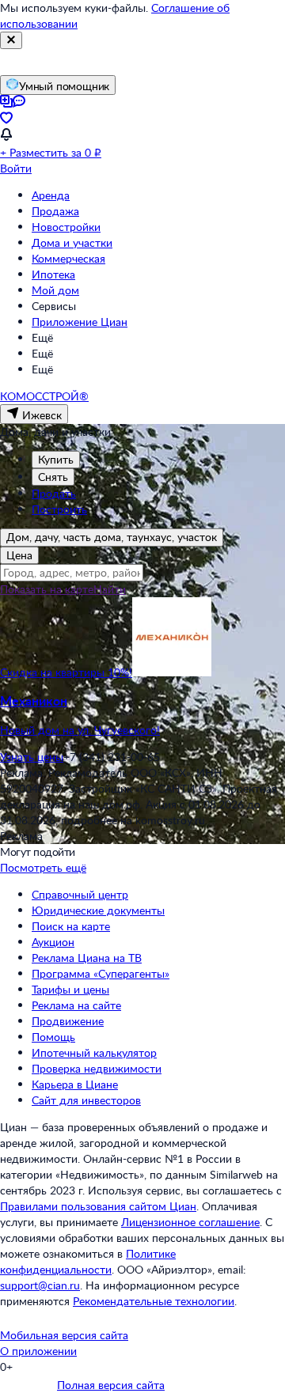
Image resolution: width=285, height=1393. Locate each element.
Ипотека (53, 274)
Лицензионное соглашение (190, 1221)
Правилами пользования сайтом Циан (98, 1205)
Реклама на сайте (76, 1005)
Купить (56, 459)
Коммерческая (68, 258)
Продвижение (68, 1020)
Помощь (53, 1036)
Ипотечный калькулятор (94, 1052)
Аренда (51, 195)
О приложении (38, 1350)
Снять (53, 476)
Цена (19, 554)
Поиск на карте (71, 925)
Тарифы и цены (70, 989)
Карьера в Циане (75, 1084)
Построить (59, 509)
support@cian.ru (40, 1285)
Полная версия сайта (111, 1384)
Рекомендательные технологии (153, 1300)
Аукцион (53, 941)
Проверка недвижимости (97, 1068)
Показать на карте (46, 588)
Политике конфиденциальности (88, 1261)
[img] (171, 671)
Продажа (55, 210)
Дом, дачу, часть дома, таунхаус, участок (111, 536)
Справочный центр (80, 894)
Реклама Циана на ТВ (87, 957)
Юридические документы (98, 910)
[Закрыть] (11, 40)
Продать (54, 493)
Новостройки (66, 226)
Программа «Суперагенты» (100, 973)
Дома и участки (72, 242)
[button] (142, 715)
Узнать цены (31, 756)
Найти (109, 588)
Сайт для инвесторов (86, 1099)
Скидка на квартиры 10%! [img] (66, 671)
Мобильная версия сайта (64, 1334)
